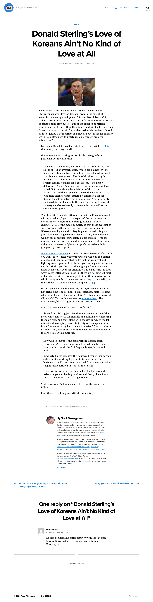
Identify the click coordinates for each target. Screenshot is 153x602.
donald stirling (54, 406)
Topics (126, 7)
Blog (76, 24)
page (91, 282)
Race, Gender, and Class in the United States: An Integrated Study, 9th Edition (80, 446)
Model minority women (54, 253)
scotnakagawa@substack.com (67, 458)
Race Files (25, 596)
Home (107, 7)
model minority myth (79, 406)
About (135, 7)
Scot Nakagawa (66, 63)
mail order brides (66, 406)
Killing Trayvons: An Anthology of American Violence (87, 449)
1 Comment (90, 63)
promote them (89, 298)
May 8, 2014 (79, 63)
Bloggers (116, 7)
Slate (106, 146)
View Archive (62, 468)
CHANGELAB (46, 596)
